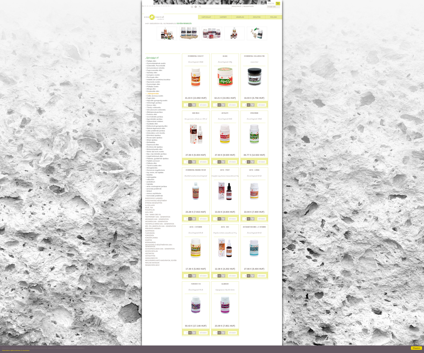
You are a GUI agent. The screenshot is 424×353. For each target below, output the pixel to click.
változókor (150, 179)
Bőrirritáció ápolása (153, 135)
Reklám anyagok (152, 263)
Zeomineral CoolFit (196, 56)
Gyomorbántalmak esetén (156, 63)
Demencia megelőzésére (155, 170)
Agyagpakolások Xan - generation (160, 249)
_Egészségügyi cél (151, 58)
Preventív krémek (153, 228)
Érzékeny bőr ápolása (154, 147)
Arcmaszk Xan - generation (157, 219)
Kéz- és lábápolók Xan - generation (160, 226)
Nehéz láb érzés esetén (155, 152)
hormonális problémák (154, 196)
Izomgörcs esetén (153, 75)
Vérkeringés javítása (154, 103)
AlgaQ (225, 56)
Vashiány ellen (151, 73)
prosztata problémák (154, 189)
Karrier (223, 17)
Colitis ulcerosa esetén (154, 96)
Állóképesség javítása (154, 112)
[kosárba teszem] (194, 105)
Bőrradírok (150, 242)
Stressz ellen (151, 105)
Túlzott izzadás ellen (153, 165)
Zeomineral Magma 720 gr (196, 170)
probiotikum (150, 182)
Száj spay (149, 212)
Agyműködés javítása (154, 119)
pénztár (270, 3)
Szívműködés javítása (154, 117)
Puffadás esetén (152, 86)
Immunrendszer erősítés (155, 68)
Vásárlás (240, 17)
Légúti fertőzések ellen (154, 156)
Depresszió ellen (152, 145)
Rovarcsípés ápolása (154, 138)
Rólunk (273, 17)
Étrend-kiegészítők (153, 203)
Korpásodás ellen (152, 91)
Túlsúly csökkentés (153, 107)
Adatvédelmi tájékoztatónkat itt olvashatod (15, 350)
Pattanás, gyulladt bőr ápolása (157, 158)
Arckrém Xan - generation (156, 221)
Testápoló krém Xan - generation (159, 224)
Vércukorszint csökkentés (156, 110)
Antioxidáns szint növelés (155, 133)
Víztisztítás (150, 256)
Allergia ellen (151, 89)
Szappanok (149, 231)
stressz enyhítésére (153, 193)
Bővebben (203, 105)
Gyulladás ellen (152, 124)
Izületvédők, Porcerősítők (155, 66)
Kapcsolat (206, 17)
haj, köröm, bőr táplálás (155, 172)
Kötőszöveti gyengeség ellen (156, 126)
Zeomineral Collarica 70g (254, 56)
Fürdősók (149, 235)
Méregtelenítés (151, 168)
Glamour (225, 284)
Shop (147, 23)
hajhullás (149, 184)
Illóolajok (150, 205)
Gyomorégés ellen (153, 84)
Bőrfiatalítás (150, 142)
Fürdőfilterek (151, 238)
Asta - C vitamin (196, 227)
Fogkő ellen (150, 98)
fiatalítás (149, 175)
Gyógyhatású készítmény (156, 200)
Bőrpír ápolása (151, 140)
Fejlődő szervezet (153, 161)
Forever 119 (195, 284)
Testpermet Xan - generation (157, 217)
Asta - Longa (254, 170)
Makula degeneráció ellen (155, 128)
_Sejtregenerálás (152, 93)
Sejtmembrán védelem (154, 121)
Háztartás (149, 253)
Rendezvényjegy (152, 265)
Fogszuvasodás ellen (154, 70)
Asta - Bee (225, 227)
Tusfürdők (150, 233)
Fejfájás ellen (151, 61)
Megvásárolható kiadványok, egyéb (160, 260)
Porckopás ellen (152, 77)
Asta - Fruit (225, 170)
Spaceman (254, 113)
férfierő (149, 191)
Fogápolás (150, 210)
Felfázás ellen (151, 163)
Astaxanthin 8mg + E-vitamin (254, 227)
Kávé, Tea (149, 207)
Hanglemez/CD (151, 258)
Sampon (148, 240)
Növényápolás (151, 251)
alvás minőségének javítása (156, 186)
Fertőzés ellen (151, 114)
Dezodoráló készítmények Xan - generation (159, 245)
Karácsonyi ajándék (154, 198)
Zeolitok (257, 17)
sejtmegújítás (151, 177)
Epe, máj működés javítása (156, 154)
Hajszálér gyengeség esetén (156, 100)
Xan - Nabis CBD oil (153, 214)
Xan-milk (195, 113)
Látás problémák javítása (155, 131)
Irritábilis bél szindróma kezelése (158, 80)
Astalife (225, 113)
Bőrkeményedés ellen (154, 149)
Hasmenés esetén (153, 82)
